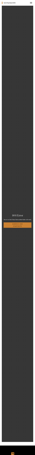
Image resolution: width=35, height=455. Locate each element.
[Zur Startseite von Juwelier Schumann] (8, 3)
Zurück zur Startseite (17, 225)
